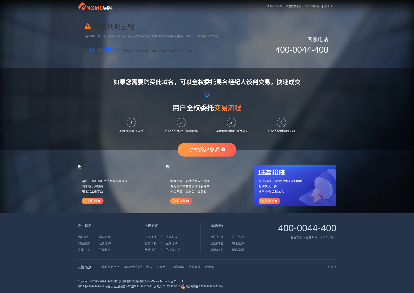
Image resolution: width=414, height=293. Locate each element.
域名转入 (217, 249)
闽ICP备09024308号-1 (91, 286)
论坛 (149, 267)
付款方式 (171, 236)
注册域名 (217, 243)
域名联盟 (194, 267)
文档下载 (150, 243)
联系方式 (84, 249)
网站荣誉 (84, 243)
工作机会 (105, 249)
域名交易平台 (293, 6)
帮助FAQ (329, 6)
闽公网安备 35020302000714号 (204, 286)
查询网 (161, 267)
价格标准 (150, 236)
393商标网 (177, 267)
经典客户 (105, 243)
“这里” (194, 36)
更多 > (332, 267)
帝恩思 (209, 267)
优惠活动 (171, 243)
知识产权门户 (133, 267)
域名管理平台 (274, 6)
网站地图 (150, 249)
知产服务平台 (313, 6)
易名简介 (84, 236)
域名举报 (238, 249)
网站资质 (105, 236)
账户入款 (238, 236)
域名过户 (238, 243)
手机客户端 (172, 249)
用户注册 (217, 236)
